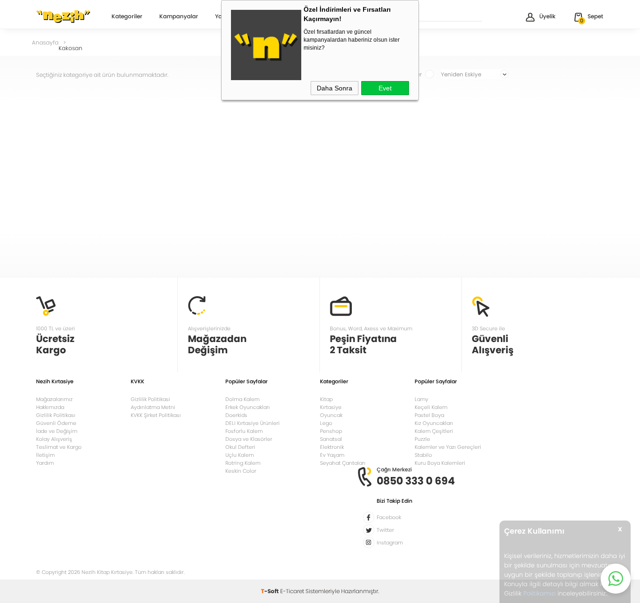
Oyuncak (331, 415)
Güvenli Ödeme (56, 423)
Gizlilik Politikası (55, 415)
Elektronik (332, 447)
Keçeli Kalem (431, 407)
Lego (326, 423)
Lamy (421, 399)
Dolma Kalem (242, 399)
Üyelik (547, 16)
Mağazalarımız (54, 399)
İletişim (45, 455)
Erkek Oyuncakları (247, 407)
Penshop (331, 431)
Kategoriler (127, 17)
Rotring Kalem (242, 463)
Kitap (326, 399)
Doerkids (236, 415)
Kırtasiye (331, 407)
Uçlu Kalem (239, 455)
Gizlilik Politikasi (150, 399)
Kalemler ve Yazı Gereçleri (448, 447)
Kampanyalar (178, 17)
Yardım (45, 463)
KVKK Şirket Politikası (156, 415)
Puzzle (422, 439)
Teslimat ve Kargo (59, 447)
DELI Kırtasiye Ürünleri (252, 423)
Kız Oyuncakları (434, 423)
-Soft (270, 591)
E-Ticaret (292, 591)
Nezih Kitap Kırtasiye (63, 16)
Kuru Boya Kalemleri (440, 463)
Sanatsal (331, 439)
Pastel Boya (429, 415)
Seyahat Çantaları (342, 463)
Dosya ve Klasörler (248, 439)
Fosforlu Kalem (244, 431)
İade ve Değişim (56, 431)
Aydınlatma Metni (153, 407)
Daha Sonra (334, 88)
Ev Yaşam (332, 455)
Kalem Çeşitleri (434, 431)
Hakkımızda (50, 407)
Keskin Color (240, 471)
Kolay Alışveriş (54, 439)
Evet (385, 88)
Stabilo (423, 455)
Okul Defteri (240, 447)
